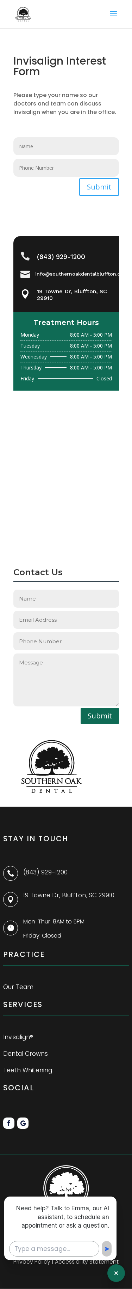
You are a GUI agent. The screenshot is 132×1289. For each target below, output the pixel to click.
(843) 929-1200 (61, 257)
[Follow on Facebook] (8, 1123)
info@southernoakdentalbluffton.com (81, 274)
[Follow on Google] (23, 1123)
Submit (99, 187)
